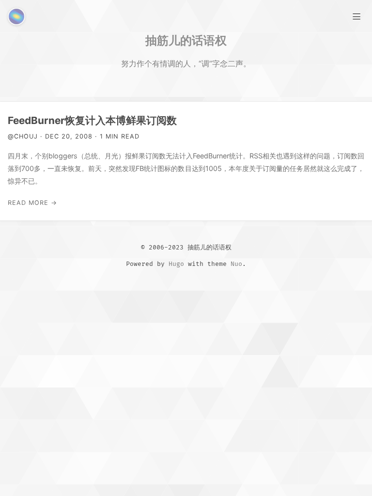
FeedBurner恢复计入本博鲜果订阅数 (92, 120)
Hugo (176, 264)
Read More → (32, 202)
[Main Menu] (356, 15)
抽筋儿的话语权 (186, 40)
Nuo (236, 264)
